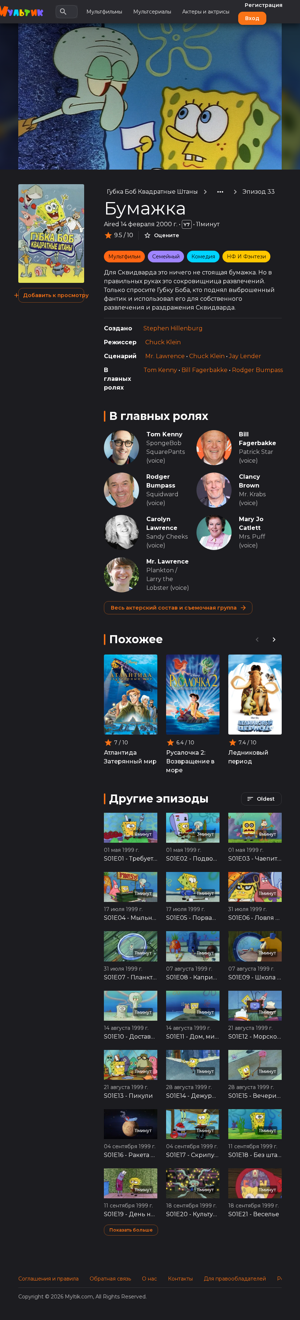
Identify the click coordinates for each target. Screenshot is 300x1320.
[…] (220, 192)
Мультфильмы (104, 11)
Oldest (266, 799)
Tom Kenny (160, 370)
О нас (149, 1278)
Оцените (166, 235)
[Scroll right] (274, 639)
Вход (252, 18)
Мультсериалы (152, 11)
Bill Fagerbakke (204, 370)
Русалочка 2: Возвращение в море (190, 761)
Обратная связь (110, 1278)
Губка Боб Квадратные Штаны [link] (152, 191)
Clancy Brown (249, 481)
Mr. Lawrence (165, 356)
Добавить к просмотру (53, 295)
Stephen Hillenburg (173, 328)
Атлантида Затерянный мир (130, 757)
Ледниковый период (248, 757)
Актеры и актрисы (205, 11)
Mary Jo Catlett (251, 523)
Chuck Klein (163, 342)
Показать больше (131, 1230)
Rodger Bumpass (257, 370)
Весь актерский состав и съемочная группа (174, 607)
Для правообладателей (235, 1278)
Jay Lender (245, 356)
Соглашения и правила (48, 1278)
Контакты (180, 1278)
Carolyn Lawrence (161, 523)
